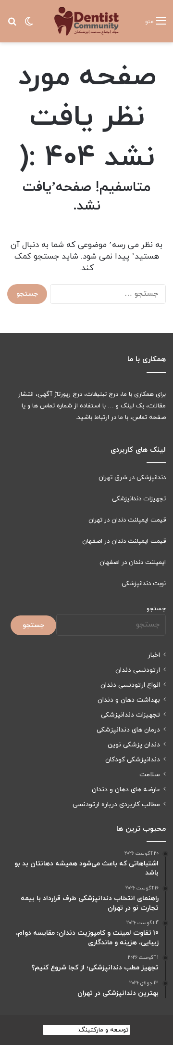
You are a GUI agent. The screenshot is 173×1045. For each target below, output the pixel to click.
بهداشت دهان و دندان (129, 700)
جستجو (156, 608)
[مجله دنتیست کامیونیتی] (86, 21)
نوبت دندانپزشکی (144, 583)
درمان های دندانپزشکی (128, 729)
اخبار (154, 655)
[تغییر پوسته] (29, 25)
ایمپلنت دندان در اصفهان (132, 562)
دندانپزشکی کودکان (132, 759)
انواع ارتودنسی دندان (130, 685)
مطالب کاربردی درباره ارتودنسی (116, 804)
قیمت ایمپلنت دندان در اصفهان (124, 541)
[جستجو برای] (12, 25)
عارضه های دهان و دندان (126, 789)
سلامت (149, 774)
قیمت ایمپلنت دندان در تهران (127, 520)
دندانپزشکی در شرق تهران (132, 477)
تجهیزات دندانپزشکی (139, 499)
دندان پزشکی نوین (134, 744)
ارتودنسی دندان (137, 670)
